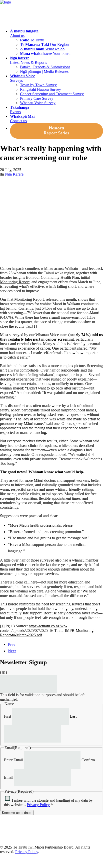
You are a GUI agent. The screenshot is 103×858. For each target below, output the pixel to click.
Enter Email (13, 760)
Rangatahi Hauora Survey (40, 89)
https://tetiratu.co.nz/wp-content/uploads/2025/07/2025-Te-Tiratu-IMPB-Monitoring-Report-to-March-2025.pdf (47, 630)
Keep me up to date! (17, 813)
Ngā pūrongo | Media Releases (44, 71)
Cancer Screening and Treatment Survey (52, 94)
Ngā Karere (14, 174)
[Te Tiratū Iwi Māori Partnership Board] (51, 12)
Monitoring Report (15, 282)
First (7, 716)
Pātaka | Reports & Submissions (45, 67)
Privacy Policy (38, 805)
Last (73, 716)
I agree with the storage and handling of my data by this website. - (48, 802)
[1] (34, 326)
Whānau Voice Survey (38, 103)
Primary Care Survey (36, 98)
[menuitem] (56, 42)
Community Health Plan (60, 277)
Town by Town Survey (38, 85)
